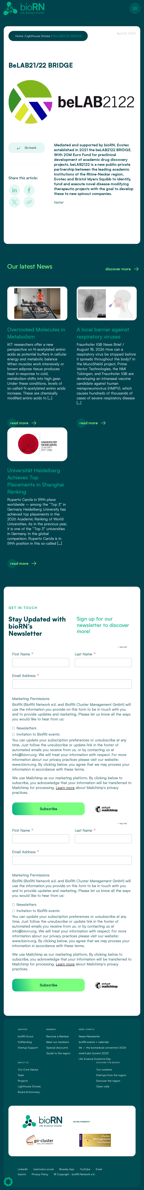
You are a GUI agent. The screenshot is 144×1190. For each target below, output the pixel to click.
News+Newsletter (89, 1036)
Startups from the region (111, 1075)
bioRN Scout (25, 1036)
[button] (8, 1182)
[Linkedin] (14, 190)
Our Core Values (28, 1069)
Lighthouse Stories (29, 1086)
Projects (23, 1080)
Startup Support (28, 1047)
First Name (22, 654)
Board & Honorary (29, 1092)
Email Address (25, 675)
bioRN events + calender (94, 1042)
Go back (30, 147)
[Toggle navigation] (135, 8)
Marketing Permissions (31, 698)
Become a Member (57, 1036)
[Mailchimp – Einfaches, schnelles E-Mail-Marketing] (106, 811)
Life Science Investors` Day (95, 1058)
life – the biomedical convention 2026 (102, 1047)
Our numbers (104, 1069)
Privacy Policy (40, 1174)
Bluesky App (66, 1169)
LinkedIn (23, 1169)
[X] (14, 202)
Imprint (22, 1174)
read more (19, 423)
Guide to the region (58, 1053)
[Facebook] (29, 190)
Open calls (102, 1086)
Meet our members (57, 1042)
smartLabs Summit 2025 (94, 1053)
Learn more (65, 787)
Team (21, 1075)
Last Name (85, 654)
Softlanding (25, 1042)
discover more (118, 269)
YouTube (85, 1169)
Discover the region (108, 1080)
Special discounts (57, 1047)
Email (99, 1169)
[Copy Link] (29, 202)
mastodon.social (43, 1169)
